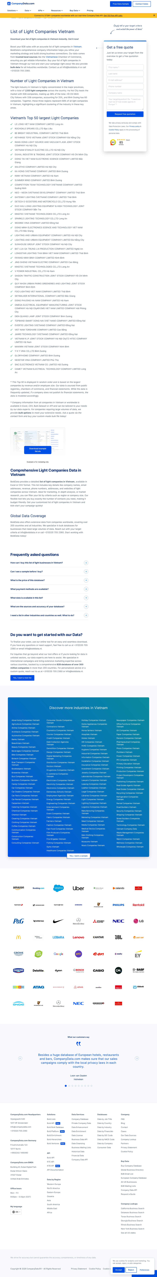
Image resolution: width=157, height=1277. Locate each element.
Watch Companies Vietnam (128, 839)
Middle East (52, 1208)
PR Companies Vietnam (127, 760)
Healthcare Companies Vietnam (60, 850)
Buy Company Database (131, 1166)
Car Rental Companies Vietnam (25, 799)
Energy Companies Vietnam (59, 799)
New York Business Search (132, 1229)
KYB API (50, 1166)
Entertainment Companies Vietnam (58, 808)
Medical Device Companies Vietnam (93, 830)
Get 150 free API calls (113, 15)
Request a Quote (128, 1194)
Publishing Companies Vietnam (130, 782)
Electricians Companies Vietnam (61, 780)
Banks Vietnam (18, 739)
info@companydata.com (20, 1127)
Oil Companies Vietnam (127, 730)
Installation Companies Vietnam (95, 761)
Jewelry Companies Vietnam (94, 773)
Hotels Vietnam (88, 738)
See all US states (128, 1233)
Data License (77, 1135)
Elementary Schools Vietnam (59, 792)
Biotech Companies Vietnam (24, 758)
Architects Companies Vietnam (25, 732)
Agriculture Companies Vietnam (25, 724)
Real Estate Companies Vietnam (130, 789)
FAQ (122, 1119)
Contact (124, 1127)
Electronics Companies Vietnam (60, 788)
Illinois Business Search (131, 1225)
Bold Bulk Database (55, 1127)
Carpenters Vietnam (20, 803)
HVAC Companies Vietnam (93, 746)
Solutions (11, 10)
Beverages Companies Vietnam (25, 751)
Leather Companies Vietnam (94, 788)
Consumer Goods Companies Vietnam (59, 721)
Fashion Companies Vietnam (59, 825)
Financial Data (78, 1155)
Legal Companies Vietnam (93, 792)
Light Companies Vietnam (93, 799)
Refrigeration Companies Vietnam (127, 798)
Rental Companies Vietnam (128, 803)
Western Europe (54, 1184)
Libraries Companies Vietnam (94, 796)
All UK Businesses (129, 1182)
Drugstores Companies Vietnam (60, 770)
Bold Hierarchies (54, 1139)
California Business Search (132, 1208)
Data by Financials (105, 1131)
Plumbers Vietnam (124, 752)
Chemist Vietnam (19, 815)
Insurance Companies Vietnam (95, 765)
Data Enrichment (79, 1131)
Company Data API (80, 1159)
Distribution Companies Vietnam (61, 762)
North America (53, 1188)
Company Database (80, 1119)
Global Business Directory (132, 1170)
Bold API (50, 1123)
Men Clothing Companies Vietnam (93, 836)
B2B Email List (127, 1174)
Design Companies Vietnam (59, 752)
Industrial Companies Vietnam (95, 753)
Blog (123, 1123)
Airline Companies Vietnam (23, 728)
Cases (123, 1131)
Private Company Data (81, 1123)
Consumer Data (104, 1147)
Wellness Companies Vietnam (129, 843)
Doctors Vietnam (54, 766)
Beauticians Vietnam (20, 743)
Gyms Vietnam (53, 847)
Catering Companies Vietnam (24, 807)
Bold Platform (53, 1131)
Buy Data (74, 10)
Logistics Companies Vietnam (94, 807)
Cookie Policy (114, 130)
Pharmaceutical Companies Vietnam (128, 743)
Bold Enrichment (54, 1135)
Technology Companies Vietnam (131, 825)
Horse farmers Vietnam (92, 730)
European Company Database (134, 1178)
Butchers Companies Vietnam (24, 780)
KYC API (50, 1162)
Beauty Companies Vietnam (24, 747)
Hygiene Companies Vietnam (94, 750)
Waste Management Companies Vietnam (130, 834)
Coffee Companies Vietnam (23, 826)
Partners (125, 1143)
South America (53, 1204)
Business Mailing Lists (81, 1147)
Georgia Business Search (132, 1220)
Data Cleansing (78, 1143)
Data (27, 10)
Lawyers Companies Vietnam (94, 780)
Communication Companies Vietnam (24, 831)
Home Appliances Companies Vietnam (94, 725)
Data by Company (105, 1143)
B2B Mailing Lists (128, 1186)
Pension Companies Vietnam (129, 738)
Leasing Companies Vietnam (94, 784)
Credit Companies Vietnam (58, 738)
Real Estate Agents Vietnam (128, 785)
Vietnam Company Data (127, 829)
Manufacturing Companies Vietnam (93, 812)
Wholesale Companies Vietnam (130, 847)
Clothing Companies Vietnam (24, 822)
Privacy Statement (129, 1147)
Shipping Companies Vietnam (129, 815)
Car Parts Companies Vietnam (25, 796)
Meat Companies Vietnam (93, 821)
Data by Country (104, 1123)
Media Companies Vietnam (93, 825)
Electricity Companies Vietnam (60, 784)
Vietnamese (52, 57)
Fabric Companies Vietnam (58, 817)
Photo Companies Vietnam (128, 748)
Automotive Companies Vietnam (25, 736)
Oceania (50, 1196)
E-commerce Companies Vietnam (57, 775)
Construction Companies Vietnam (22, 837)
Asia (49, 1200)
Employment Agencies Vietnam (60, 796)
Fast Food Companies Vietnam (60, 829)
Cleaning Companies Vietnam (24, 818)
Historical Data (78, 1151)
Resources (56, 10)
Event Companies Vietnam (58, 813)
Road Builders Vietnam (126, 807)
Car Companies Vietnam (22, 788)
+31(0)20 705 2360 (18, 1131)
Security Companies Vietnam (129, 811)
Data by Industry (104, 1127)
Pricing (90, 10)
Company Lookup (128, 1139)
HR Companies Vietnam (92, 742)
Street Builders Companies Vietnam (128, 819)
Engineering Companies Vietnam (61, 803)
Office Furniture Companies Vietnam (128, 725)
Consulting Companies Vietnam (25, 843)
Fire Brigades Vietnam (56, 839)
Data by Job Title (104, 1119)
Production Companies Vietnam (130, 771)
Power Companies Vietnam (128, 756)
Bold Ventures (53, 1143)
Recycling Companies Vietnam (130, 793)
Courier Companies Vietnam (59, 734)
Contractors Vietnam (56, 727)
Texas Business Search (131, 1216)
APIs (40, 10)
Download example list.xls (37, 450)
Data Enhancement (80, 1127)
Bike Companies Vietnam (22, 755)
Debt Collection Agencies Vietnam (58, 743)
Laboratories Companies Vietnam (96, 776)
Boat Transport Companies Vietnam (23, 763)
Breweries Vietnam (20, 773)
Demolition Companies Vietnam (60, 748)
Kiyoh (128, 140)
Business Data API (79, 1139)
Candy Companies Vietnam (23, 784)
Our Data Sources (128, 1135)
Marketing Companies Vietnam (95, 817)
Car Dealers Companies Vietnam (26, 792)
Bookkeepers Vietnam (21, 769)
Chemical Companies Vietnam (25, 811)
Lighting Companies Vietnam (94, 803)
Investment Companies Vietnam (95, 769)
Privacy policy (134, 126)
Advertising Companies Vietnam (26, 720)
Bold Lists (51, 1119)
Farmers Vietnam (54, 821)
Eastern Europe (53, 1192)
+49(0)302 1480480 (19, 1153)
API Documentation (55, 1170)
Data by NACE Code (105, 1139)
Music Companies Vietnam (93, 845)
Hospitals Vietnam (89, 734)
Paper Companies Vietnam (128, 734)
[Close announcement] (154, 15)
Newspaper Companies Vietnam (130, 720)
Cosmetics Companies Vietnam (60, 730)
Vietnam (77, 46)
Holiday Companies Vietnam (94, 720)
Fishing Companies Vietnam (59, 843)
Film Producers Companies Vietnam (58, 834)
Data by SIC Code (105, 1135)
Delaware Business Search (132, 1212)
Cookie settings (110, 1269)
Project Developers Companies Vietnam (130, 776)
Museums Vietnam (90, 842)
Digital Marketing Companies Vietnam (59, 757)
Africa (49, 1212)
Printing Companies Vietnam (129, 767)
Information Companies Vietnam (95, 757)
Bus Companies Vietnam (22, 776)
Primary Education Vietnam (128, 764)
